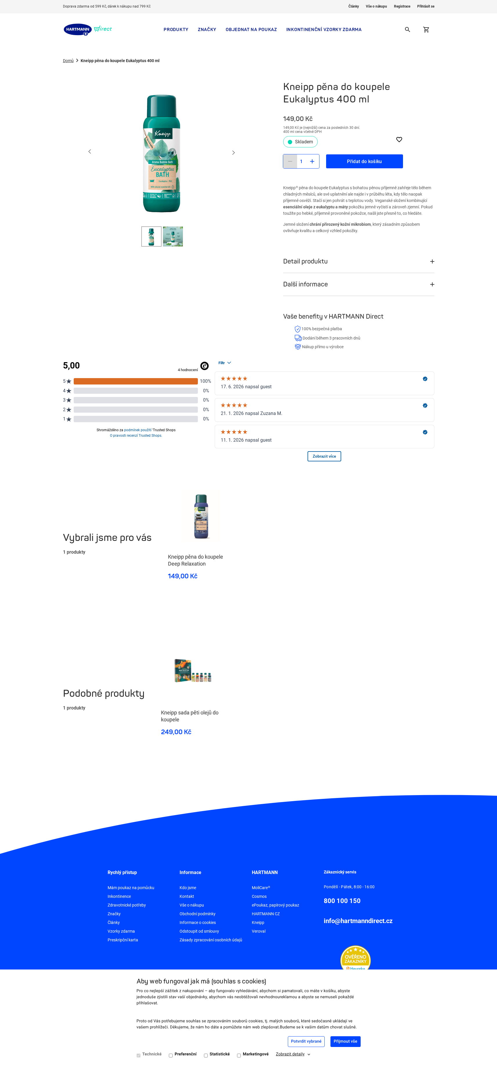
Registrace (402, 6)
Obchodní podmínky (198, 913)
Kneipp (258, 922)
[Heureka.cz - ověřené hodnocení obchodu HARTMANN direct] (355, 960)
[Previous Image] (90, 152)
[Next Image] (233, 152)
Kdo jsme (188, 887)
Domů (68, 60)
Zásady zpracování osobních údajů (211, 940)
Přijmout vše (345, 1041)
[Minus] (290, 161)
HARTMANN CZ (266, 913)
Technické (152, 1054)
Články (353, 6)
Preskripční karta (123, 940)
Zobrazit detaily (290, 1054)
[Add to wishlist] (399, 139)
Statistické (220, 1054)
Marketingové (256, 1054)
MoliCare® (261, 887)
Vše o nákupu (376, 6)
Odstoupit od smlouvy (199, 931)
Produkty (176, 29)
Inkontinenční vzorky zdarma (324, 29)
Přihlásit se (425, 6)
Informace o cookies (198, 922)
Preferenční (186, 1054)
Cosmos (259, 896)
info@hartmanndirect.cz (358, 921)
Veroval (258, 931)
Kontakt (187, 896)
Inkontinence (119, 896)
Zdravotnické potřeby (127, 905)
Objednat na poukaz (251, 29)
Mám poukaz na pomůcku (131, 887)
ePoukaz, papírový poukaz (275, 905)
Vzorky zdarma (121, 931)
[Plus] (312, 161)
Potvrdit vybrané (306, 1041)
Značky (207, 29)
